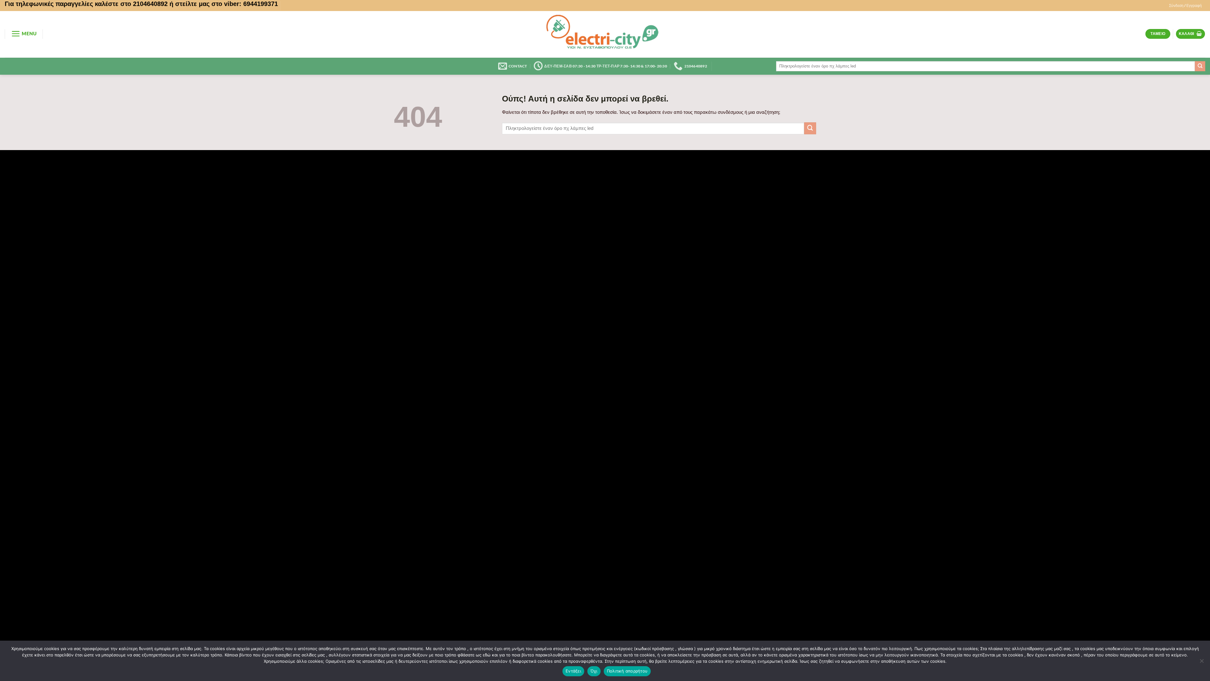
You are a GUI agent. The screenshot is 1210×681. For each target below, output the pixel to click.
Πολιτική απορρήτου (627, 670)
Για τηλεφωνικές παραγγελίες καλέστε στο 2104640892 (86, 3)
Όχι (594, 670)
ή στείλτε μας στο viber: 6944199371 (224, 3)
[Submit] (1200, 66)
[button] (1185, 5)
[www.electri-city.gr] (605, 34)
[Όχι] (1201, 663)
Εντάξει (573, 670)
